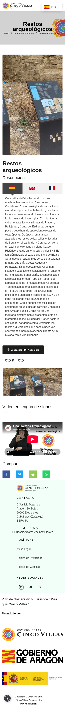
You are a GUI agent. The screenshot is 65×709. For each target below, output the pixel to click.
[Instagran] (21, 587)
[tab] (12, 188)
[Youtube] (30, 587)
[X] (40, 587)
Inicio (6, 33)
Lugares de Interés (24, 33)
